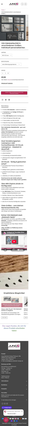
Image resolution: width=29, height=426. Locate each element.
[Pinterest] (9, 100)
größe (3, 52)
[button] (2, 4)
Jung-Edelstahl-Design (16, 423)
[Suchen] (22, 4)
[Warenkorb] (25, 4)
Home (2, 10)
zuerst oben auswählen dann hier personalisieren (14, 93)
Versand (9, 80)
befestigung (5, 61)
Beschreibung (4, 106)
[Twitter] (6, 100)
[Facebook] (2, 100)
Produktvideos (7, 83)
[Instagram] (5, 403)
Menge (3, 70)
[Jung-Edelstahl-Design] (14, 4)
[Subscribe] (26, 400)
